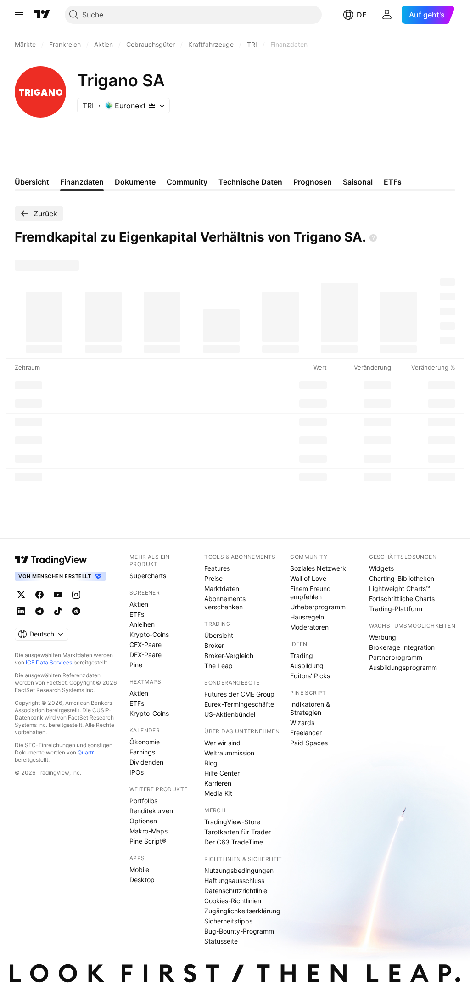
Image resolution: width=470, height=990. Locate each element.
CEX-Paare (145, 644)
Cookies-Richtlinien (232, 901)
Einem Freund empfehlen (310, 593)
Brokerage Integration (402, 647)
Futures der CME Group (239, 694)
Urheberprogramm (318, 607)
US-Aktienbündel (229, 714)
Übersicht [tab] (32, 181)
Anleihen (142, 624)
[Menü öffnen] (19, 15)
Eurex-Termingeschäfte (239, 704)
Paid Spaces (309, 743)
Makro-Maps (148, 831)
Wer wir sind (222, 743)
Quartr (86, 752)
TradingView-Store (232, 822)
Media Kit (218, 793)
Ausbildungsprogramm (403, 667)
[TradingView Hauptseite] (42, 14)
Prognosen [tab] (312, 181)
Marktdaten (221, 588)
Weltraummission (229, 753)
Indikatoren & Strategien (310, 708)
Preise (213, 578)
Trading (301, 655)
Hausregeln (307, 617)
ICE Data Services (49, 662)
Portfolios (143, 800)
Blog (211, 763)
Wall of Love (308, 578)
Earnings (142, 752)
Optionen (143, 821)
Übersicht (218, 635)
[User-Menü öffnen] (387, 15)
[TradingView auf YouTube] (57, 594)
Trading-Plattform (395, 609)
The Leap (218, 665)
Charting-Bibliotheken (401, 578)
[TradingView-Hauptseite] (51, 559)
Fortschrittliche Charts (402, 598)
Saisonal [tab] (358, 181)
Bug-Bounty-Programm (239, 931)
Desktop (142, 879)
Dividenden (146, 762)
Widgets (381, 568)
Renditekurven (151, 811)
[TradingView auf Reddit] (76, 611)
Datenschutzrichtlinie (235, 890)
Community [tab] (187, 181)
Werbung (382, 637)
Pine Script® (147, 841)
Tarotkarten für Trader (237, 832)
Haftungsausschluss (234, 880)
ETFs (136, 614)
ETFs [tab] (393, 181)
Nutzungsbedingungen (239, 870)
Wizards (302, 722)
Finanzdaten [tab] (82, 181)
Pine (135, 665)
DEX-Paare (145, 654)
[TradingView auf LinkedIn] (21, 611)
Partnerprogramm (395, 657)
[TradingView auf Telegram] (39, 611)
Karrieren (217, 783)
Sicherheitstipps (228, 921)
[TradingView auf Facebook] (39, 594)
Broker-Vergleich (228, 655)
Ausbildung (307, 665)
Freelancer (306, 733)
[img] (152, 105)
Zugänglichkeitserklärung (242, 911)
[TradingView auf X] (21, 594)
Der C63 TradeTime (233, 842)
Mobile (139, 869)
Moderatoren (309, 627)
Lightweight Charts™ (399, 588)
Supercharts (147, 575)
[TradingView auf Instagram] (76, 594)
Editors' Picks (310, 676)
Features (217, 568)
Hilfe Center (222, 773)
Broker (214, 645)
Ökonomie (144, 742)
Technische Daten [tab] (250, 181)
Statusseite (221, 941)
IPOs (136, 772)
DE (362, 14)
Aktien (138, 604)
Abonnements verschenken (225, 603)
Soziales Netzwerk (318, 568)
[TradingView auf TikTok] (57, 611)
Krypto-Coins (149, 634)
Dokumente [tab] (135, 181)
